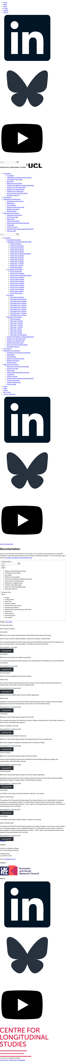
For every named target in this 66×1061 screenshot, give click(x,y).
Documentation (8, 544)
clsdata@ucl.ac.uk (9, 859)
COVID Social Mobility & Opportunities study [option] (18, 579)
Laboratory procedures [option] (12, 607)
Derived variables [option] (10, 603)
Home (5, 2)
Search (2, 622)
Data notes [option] (8, 601)
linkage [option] (7, 598)
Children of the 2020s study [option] (13, 585)
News (5, 6)
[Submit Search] (17, 162)
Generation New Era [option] (11, 589)
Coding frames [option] (9, 600)
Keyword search (6, 562)
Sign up (5, 12)
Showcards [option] (8, 611)
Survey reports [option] (9, 613)
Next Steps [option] (8, 575)
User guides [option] (8, 617)
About (5, 4)
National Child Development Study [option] (15, 571)
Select (3, 568)
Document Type (6, 592)
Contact (5, 10)
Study (3, 566)
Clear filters (8, 622)
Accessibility (21, 1060)
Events (5, 8)
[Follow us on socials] (27, 61)
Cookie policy (13, 1060)
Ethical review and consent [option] (13, 605)
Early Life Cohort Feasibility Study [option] (15, 587)
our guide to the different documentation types (18, 558)
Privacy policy (4, 1060)
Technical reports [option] (10, 615)
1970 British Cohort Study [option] (12, 573)
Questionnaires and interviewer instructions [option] (18, 609)
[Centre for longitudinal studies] (34, 167)
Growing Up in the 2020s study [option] (14, 581)
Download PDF (6, 651)
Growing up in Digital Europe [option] (13, 583)
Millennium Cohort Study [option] (12, 577)
